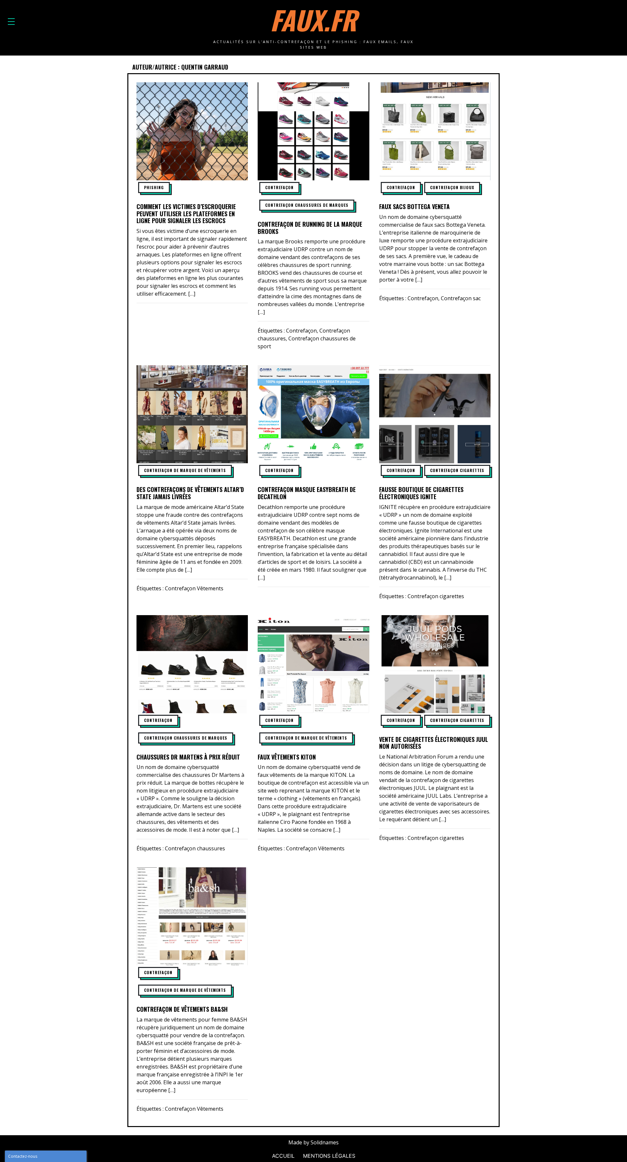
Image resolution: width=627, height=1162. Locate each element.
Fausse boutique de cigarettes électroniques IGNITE (421, 493)
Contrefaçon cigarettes (457, 470)
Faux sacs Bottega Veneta (414, 206)
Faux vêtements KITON (287, 757)
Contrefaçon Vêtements (194, 588)
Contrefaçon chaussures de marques (306, 205)
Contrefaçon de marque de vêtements (185, 470)
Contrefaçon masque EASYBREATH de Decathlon (307, 493)
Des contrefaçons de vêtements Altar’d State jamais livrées (190, 493)
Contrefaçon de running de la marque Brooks (310, 228)
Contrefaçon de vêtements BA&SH (182, 1009)
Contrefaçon (279, 187)
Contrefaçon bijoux (452, 187)
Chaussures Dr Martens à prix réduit (188, 757)
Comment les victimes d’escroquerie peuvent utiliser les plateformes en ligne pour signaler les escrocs (186, 213)
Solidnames (325, 1142)
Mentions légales (329, 1156)
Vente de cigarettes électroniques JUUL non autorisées (433, 743)
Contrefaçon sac (461, 298)
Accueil (283, 1156)
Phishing (154, 187)
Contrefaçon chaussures (195, 848)
